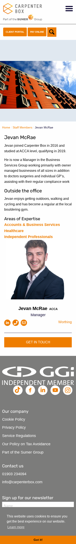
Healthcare (14, 231)
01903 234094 (14, 474)
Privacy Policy (14, 427)
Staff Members (22, 127)
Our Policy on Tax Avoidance (26, 444)
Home (6, 127)
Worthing (65, 322)
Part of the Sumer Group (22, 452)
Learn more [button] (15, 527)
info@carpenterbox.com (22, 482)
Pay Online (37, 32)
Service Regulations (19, 436)
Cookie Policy (13, 419)
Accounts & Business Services (32, 225)
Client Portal (15, 32)
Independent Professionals (28, 237)
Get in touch (38, 342)
